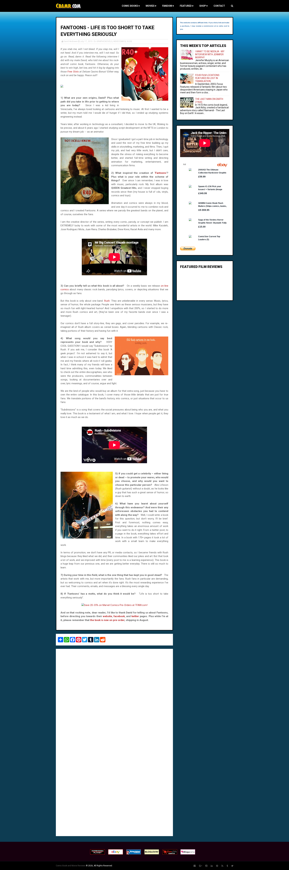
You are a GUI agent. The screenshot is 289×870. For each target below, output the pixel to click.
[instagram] (206, 865)
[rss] (222, 865)
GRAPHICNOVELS (104, 41)
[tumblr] (227, 865)
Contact (219, 6)
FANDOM (168, 6)
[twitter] (232, 865)
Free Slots (73, 71)
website (107, 616)
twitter (135, 616)
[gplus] (200, 865)
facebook (119, 616)
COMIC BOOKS (131, 6)
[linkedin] (212, 865)
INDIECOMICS (119, 41)
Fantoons (160, 172)
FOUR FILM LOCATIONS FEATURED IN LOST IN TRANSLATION (207, 78)
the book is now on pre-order (107, 620)
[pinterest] (217, 865)
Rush (107, 300)
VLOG (129, 41)
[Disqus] (114, 697)
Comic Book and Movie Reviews (70, 865)
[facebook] (195, 865)
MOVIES (151, 6)
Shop (203, 6)
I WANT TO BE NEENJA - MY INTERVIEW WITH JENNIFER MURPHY (209, 54)
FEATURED (186, 6)
